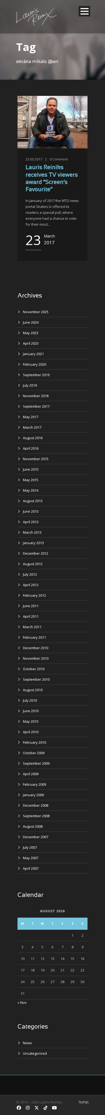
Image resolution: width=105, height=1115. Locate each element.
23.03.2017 (34, 159)
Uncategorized (35, 1053)
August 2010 (33, 689)
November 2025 (35, 311)
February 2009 (34, 784)
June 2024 (30, 322)
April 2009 (30, 773)
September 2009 (36, 763)
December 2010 (35, 647)
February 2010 (34, 742)
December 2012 (35, 553)
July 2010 (30, 700)
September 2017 (36, 406)
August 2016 (33, 437)
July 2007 (30, 847)
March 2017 (32, 427)
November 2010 (35, 658)
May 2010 (30, 721)
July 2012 (30, 574)
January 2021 (33, 353)
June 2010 (30, 710)
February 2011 (34, 637)
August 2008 (33, 826)
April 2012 (30, 584)
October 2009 (33, 752)
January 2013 (33, 542)
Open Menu (84, 11)
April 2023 (30, 343)
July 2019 (30, 385)
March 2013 (32, 532)
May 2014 (30, 490)
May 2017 (30, 416)
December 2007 (35, 836)
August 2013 (33, 500)
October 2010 (33, 668)
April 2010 (30, 731)
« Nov (22, 1002)
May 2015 (30, 479)
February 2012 (34, 595)
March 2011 (32, 626)
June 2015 (30, 469)
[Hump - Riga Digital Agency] (84, 1102)
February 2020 (34, 364)
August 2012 (33, 563)
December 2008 (35, 805)
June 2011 (30, 605)
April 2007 (30, 868)
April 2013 (30, 521)
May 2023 (30, 332)
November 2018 (35, 395)
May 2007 (30, 857)
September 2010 (36, 679)
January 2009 (33, 794)
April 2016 (30, 448)
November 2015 (35, 458)
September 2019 (36, 374)
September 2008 (36, 815)
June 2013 (30, 511)
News (27, 1042)
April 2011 (30, 616)
